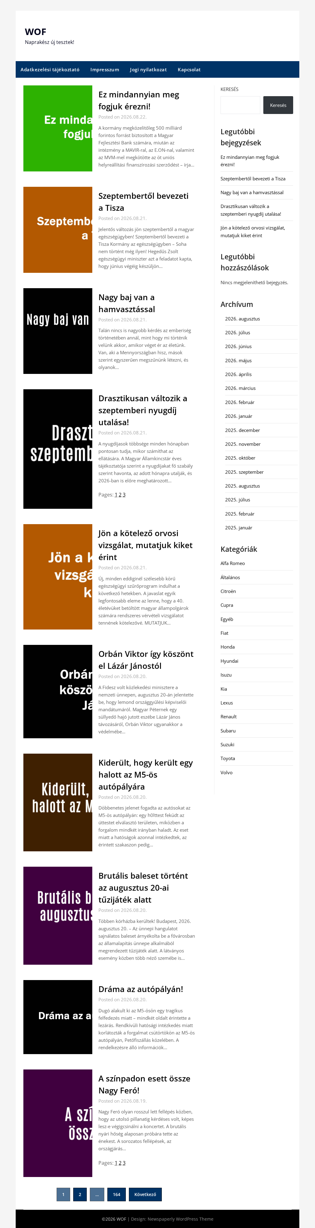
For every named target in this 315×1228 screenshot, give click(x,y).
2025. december (242, 430)
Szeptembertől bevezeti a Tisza (253, 178)
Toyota (228, 758)
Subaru (228, 731)
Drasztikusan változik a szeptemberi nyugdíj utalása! (142, 410)
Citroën (228, 591)
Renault (229, 716)
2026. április (238, 374)
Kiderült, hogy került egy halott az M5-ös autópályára (145, 774)
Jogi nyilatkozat (148, 69)
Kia (224, 689)
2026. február (239, 402)
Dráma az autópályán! (140, 989)
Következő (145, 1194)
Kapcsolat (189, 69)
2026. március (240, 388)
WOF (35, 31)
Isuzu (226, 675)
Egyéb (227, 619)
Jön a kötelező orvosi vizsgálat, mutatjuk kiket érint (145, 545)
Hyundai (229, 661)
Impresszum (104, 69)
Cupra (227, 605)
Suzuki (227, 744)
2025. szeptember (244, 472)
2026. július (237, 332)
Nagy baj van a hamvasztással (252, 192)
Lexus (227, 703)
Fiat (224, 633)
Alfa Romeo (233, 563)
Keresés (229, 89)
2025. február (239, 514)
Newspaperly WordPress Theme (180, 1219)
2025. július (237, 499)
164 (116, 1194)
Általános (230, 577)
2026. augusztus (242, 319)
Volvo (227, 772)
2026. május (238, 360)
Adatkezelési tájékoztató (50, 69)
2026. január (238, 416)
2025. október (240, 458)
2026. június (238, 346)
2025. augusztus (242, 486)
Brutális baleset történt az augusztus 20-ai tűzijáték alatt (143, 887)
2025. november (243, 444)
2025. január (238, 527)
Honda (228, 647)
